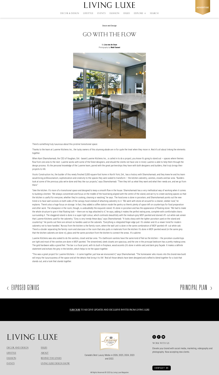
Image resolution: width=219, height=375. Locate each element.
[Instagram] (154, 337)
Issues (126, 13)
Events (101, 13)
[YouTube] (163, 337)
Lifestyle (88, 13)
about (44, 352)
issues (44, 347)
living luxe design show (55, 363)
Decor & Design (69, 13)
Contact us (162, 368)
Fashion (114, 13)
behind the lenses (51, 358)
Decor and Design (109, 26)
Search (154, 13)
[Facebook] (159, 337)
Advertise (203, 7)
